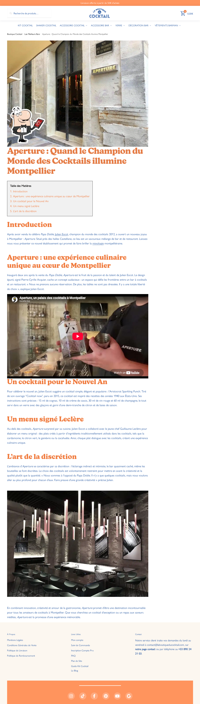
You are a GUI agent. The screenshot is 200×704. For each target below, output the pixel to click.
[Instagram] (71, 696)
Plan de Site (76, 660)
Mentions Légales (15, 639)
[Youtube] (117, 696)
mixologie (98, 243)
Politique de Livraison (17, 650)
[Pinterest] (105, 696)
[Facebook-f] (94, 696)
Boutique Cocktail (14, 33)
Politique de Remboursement (21, 655)
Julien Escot (61, 234)
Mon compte (77, 639)
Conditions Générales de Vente (22, 645)
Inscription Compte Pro (82, 650)
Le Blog (74, 670)
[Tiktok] (82, 696)
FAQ (73, 655)
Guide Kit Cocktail (79, 666)
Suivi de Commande (80, 645)
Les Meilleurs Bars (32, 33)
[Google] (128, 696)
